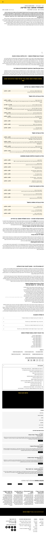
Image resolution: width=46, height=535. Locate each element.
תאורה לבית (41, 444)
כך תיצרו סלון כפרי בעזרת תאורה (25, 524)
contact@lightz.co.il (10, 521)
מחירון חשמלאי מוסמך (26, 354)
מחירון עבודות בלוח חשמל (16, 354)
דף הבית (41, 521)
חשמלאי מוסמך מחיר (39, 351)
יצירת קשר (41, 525)
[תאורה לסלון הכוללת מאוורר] (28, 486)
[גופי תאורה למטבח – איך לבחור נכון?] (7, 486)
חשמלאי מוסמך (38, 5)
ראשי (43, 5)
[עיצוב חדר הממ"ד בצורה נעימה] (39, 486)
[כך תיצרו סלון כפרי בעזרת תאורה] (18, 486)
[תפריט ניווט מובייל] (2, 1)
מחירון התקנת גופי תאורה (29, 351)
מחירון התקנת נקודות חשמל (17, 351)
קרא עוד (40, 440)
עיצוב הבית (41, 433)
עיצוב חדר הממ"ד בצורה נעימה (25, 521)
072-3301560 (12, 522)
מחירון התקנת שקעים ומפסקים (37, 354)
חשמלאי (34, 221)
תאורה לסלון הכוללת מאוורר (26, 522)
